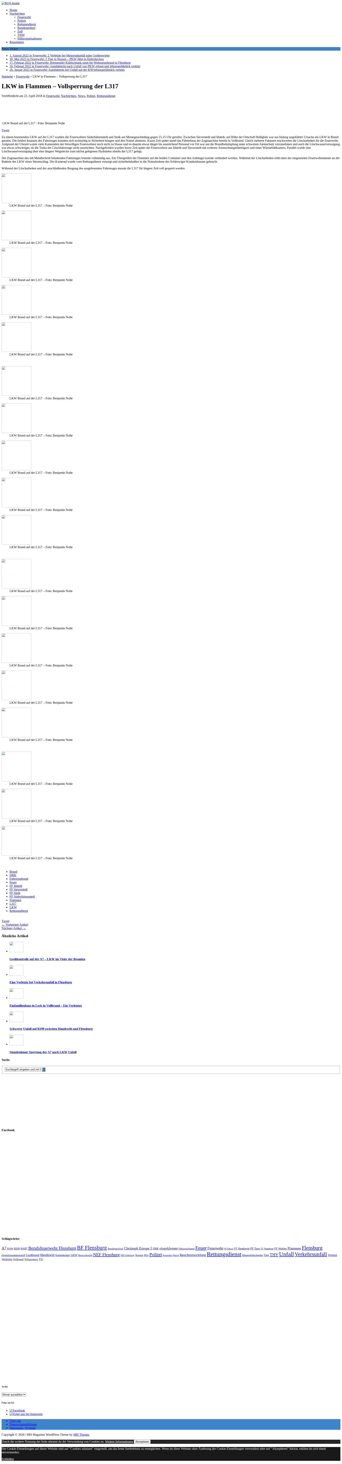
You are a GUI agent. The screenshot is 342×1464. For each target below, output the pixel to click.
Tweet (5, 130)
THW (21, 35)
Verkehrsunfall (311, 1254)
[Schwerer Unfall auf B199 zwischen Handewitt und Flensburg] (16, 1021)
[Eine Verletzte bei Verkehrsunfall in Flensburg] (16, 974)
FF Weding (280, 1248)
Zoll (20, 31)
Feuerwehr (24, 17)
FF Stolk (15, 893)
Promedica (167, 1255)
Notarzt (139, 1255)
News (81, 96)
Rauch (176, 1255)
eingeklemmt (169, 1248)
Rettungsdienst (26, 24)
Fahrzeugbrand (19, 878)
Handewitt (47, 1255)
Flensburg (312, 1248)
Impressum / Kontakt (23, 1428)
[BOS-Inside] (171, 3)
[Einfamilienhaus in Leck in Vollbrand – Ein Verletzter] (16, 997)
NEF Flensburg (106, 1254)
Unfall (286, 1254)
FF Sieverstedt (19, 889)
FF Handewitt (242, 1248)
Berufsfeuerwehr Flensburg (52, 1248)
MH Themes (81, 1434)
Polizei (21, 20)
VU (41, 1259)
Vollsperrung (31, 1259)
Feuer (13, 882)
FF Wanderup (267, 1249)
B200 (17, 1248)
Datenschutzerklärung (23, 1424)
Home (13, 10)
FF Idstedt (16, 886)
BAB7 (24, 1248)
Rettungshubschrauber (252, 1255)
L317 (13, 903)
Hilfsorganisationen (29, 38)
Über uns (15, 1420)
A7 (4, 1248)
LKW (13, 907)
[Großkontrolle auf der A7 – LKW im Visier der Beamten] (16, 951)
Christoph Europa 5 (138, 1248)
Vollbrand (18, 1259)
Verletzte (7, 1259)
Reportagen (17, 42)
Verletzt (332, 1255)
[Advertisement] (59, 111)
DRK (13, 875)
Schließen (8, 1459)
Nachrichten (17, 13)
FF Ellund (228, 1249)
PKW (146, 1255)
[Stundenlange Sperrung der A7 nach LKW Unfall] (16, 1044)
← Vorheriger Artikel (15, 924)
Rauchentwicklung (193, 1255)
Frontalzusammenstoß (13, 1255)
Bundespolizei (26, 27)
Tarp (266, 1255)
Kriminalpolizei (62, 1255)
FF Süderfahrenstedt (22, 896)
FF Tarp (255, 1248)
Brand (13, 871)
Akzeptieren (142, 1441)
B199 (10, 1248)
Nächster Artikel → (14, 928)
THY (274, 1254)
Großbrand (32, 1255)
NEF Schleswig (127, 1255)
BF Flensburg (92, 1248)
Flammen (15, 900)
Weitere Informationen (119, 1441)
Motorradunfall (85, 1255)
